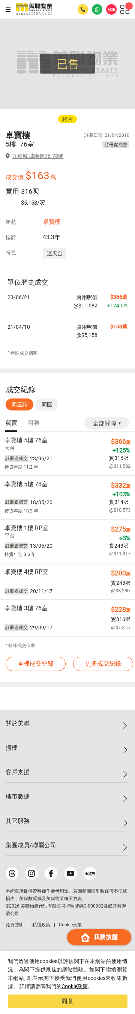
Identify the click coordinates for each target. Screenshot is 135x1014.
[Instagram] (31, 873)
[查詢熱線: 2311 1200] (83, 9)
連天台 (55, 253)
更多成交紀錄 (103, 663)
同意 (68, 1001)
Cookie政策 (75, 986)
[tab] (11, 423)
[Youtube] (70, 873)
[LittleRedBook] (90, 873)
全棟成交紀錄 (36, 663)
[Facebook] (51, 873)
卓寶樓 (52, 221)
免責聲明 (15, 924)
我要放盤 (106, 937)
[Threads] (12, 873)
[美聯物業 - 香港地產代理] (34, 9)
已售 (68, 63)
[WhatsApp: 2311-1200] (97, 9)
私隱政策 (41, 924)
